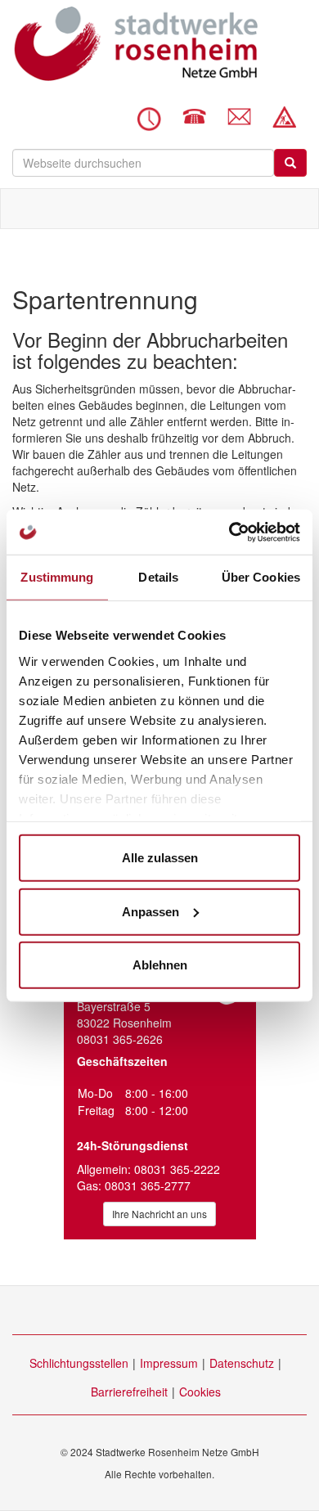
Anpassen (150, 911)
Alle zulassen (160, 858)
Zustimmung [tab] (56, 577)
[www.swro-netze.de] (135, 44)
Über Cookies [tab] (261, 577)
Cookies (200, 1391)
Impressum (169, 1363)
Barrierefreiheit (129, 1391)
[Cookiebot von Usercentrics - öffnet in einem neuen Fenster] (229, 531)
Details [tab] (158, 577)
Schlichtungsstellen (78, 1363)
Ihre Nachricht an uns (159, 1214)
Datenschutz (241, 1363)
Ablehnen (160, 965)
